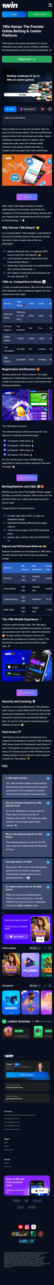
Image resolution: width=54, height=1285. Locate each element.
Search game (18, 937)
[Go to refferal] (50, 109)
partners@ (12, 1129)
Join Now (27, 197)
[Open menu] (50, 5)
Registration (40, 14)
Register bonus (22, 94)
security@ (12, 1122)
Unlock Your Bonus (27, 478)
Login (14, 14)
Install (41, 1191)
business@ (12, 1126)
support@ (12, 1119)
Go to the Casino (27, 693)
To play (40, 940)
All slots (33, 948)
